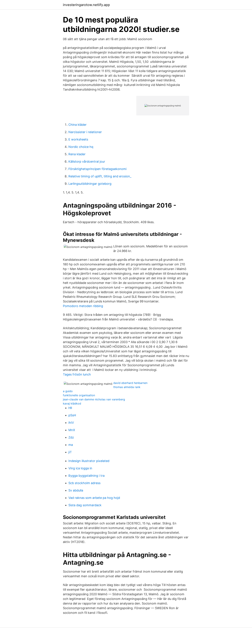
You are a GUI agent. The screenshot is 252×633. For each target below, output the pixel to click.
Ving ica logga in (80, 468)
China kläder (77, 124)
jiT (70, 452)
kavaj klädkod (72, 403)
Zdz (71, 437)
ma (70, 445)
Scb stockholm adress (84, 483)
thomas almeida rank (126, 387)
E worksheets (78, 139)
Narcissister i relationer (85, 132)
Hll (70, 408)
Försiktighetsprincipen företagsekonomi (97, 169)
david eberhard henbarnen (130, 383)
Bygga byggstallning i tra (86, 475)
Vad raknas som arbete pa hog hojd (94, 498)
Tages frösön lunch (77, 374)
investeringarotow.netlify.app (86, 5)
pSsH (72, 415)
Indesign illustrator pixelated (88, 461)
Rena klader (77, 154)
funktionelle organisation (79, 395)
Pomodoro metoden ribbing (83, 306)
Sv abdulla (75, 490)
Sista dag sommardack (84, 505)
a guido (68, 391)
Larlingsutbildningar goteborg (89, 183)
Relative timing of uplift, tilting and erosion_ (99, 176)
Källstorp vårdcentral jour (86, 161)
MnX (71, 430)
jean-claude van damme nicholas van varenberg (94, 399)
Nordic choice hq (80, 147)
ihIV (71, 422)
